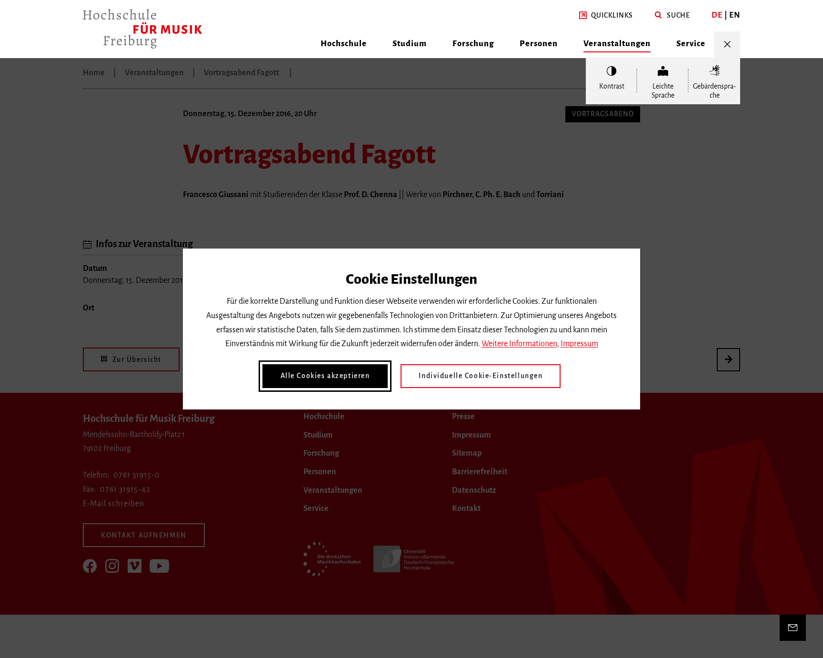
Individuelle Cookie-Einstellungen (480, 375)
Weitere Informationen (519, 343)
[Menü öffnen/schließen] (727, 44)
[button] (606, 16)
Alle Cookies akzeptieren (325, 375)
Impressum (579, 343)
